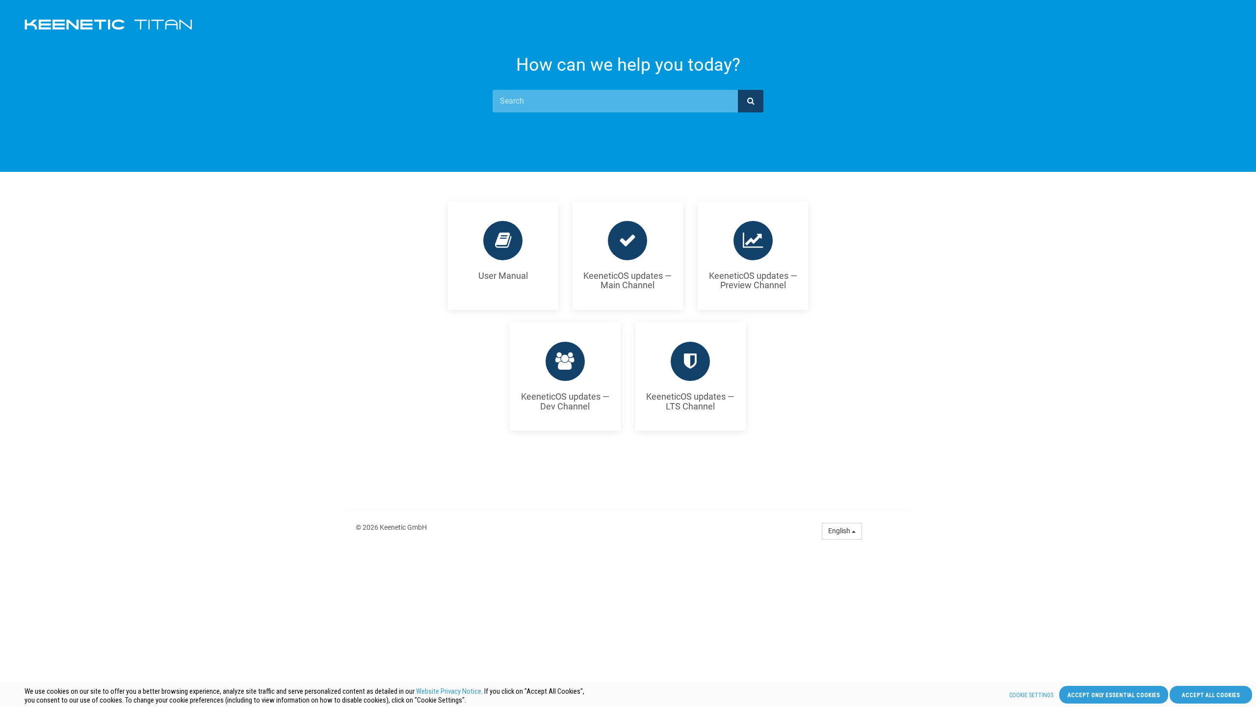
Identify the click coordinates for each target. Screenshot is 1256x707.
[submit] (750, 101)
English (840, 531)
